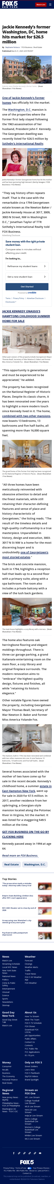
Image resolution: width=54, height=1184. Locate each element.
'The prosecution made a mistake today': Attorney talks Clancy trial (16, 884)
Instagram (19, 1153)
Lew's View (30, 1069)
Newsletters (7, 1002)
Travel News (30, 973)
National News (9, 976)
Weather (30, 956)
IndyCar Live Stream (34, 1115)
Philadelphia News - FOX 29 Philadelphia (11, 1104)
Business (6, 1073)
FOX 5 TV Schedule (33, 1023)
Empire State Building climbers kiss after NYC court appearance (17, 896)
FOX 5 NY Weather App (33, 978)
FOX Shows (30, 1026)
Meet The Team (32, 1019)
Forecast (29, 960)
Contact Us (30, 1042)
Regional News (7, 1091)
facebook (14, 1153)
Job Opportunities (32, 1035)
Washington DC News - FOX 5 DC (10, 1110)
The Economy (8, 1076)
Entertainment (8, 988)
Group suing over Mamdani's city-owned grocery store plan (17, 921)
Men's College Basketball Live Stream (31, 1121)
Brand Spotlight (32, 1079)
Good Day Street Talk (9, 1020)
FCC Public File (31, 1048)
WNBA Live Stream (33, 1135)
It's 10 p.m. (29, 1055)
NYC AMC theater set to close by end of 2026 (19, 909)
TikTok (24, 1153)
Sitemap (6, 1005)
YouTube (29, 1153)
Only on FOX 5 (33, 1062)
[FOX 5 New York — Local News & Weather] (10, 4)
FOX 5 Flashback (32, 1073)
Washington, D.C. (20, 109)
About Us (30, 1012)
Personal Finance (10, 1079)
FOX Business (27, 47)
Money (6, 1062)
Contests (29, 1045)
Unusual (5, 992)
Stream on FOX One (31, 1091)
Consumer (6, 1066)
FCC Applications (32, 1052)
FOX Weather (31, 983)
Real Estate (38, 47)
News (5, 956)
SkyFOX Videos (31, 1076)
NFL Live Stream (32, 1097)
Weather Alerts (31, 967)
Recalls (5, 1069)
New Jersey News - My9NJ (10, 1098)
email (40, 1153)
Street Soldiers (31, 1066)
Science (5, 995)
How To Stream (32, 1016)
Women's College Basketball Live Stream (32, 1129)
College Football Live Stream (32, 1101)
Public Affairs (30, 1038)
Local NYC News (9, 967)
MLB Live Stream (32, 1106)
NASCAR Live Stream (31, 1111)
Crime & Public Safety (8, 984)
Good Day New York (8, 1014)
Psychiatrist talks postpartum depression (15, 933)
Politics (5, 979)
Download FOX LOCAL (31, 1030)
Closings (28, 964)
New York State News (9, 971)
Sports (5, 998)
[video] (45, 886)
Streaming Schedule (11, 964)
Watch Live (41, 5)
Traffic (28, 970)
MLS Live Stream (32, 1138)
